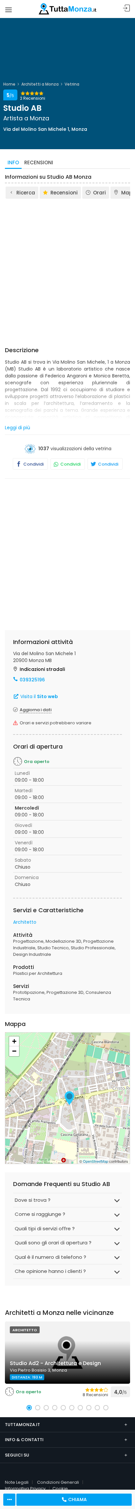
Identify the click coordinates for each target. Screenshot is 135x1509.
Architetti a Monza (40, 84)
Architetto (24, 922)
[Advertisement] (67, 270)
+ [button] (14, 1041)
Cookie (60, 1488)
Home (9, 84)
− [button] (14, 1051)
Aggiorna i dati (35, 710)
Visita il (38, 696)
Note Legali (17, 1482)
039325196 (32, 679)
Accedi (126, 8)
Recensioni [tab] (38, 162)
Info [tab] (13, 162)
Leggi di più (17, 427)
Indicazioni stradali (42, 669)
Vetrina (72, 84)
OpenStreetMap (95, 1161)
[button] (29, 1407)
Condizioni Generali (58, 1482)
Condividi (33, 464)
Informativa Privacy (25, 1488)
